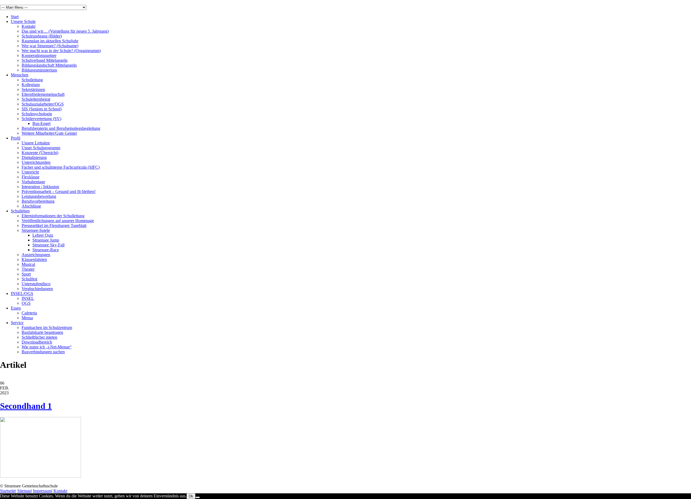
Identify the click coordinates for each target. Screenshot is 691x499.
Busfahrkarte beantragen (42, 332)
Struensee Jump (45, 240)
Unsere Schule (23, 21)
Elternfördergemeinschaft (43, 94)
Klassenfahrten (34, 259)
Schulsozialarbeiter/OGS (43, 104)
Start (15, 16)
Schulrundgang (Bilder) (42, 36)
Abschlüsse (31, 206)
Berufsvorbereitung (38, 201)
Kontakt (28, 26)
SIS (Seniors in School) (42, 109)
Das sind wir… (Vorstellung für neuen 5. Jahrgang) (65, 31)
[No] (197, 497)
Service (17, 322)
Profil (15, 138)
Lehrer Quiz (42, 235)
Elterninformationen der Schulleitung (53, 215)
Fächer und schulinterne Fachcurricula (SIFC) (61, 167)
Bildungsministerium (39, 70)
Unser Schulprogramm (41, 147)
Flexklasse (30, 177)
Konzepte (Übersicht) (40, 152)
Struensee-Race (45, 249)
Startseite (7, 490)
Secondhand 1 (26, 406)
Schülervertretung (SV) (41, 118)
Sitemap (24, 490)
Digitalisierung (34, 157)
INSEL (28, 298)
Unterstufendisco (36, 283)
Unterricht (30, 172)
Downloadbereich (37, 342)
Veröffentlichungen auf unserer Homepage (58, 220)
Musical (28, 264)
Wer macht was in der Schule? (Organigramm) (61, 50)
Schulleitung (32, 79)
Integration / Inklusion (40, 186)
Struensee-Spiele (36, 230)
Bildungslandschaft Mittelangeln (49, 65)
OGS (26, 303)
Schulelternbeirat (36, 99)
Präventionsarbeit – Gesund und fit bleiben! (59, 191)
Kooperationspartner (39, 55)
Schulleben (20, 211)
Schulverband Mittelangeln (44, 60)
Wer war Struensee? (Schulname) (50, 45)
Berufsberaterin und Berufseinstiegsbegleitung (61, 128)
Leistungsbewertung (39, 196)
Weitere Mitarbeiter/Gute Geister (49, 133)
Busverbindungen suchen (43, 351)
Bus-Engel (41, 123)
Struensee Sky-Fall (48, 245)
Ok (191, 496)
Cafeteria (29, 313)
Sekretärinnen (33, 89)
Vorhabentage (33, 181)
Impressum (42, 490)
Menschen (19, 75)
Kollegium (31, 84)
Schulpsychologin (37, 113)
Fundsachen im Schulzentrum (47, 327)
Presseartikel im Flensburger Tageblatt (54, 225)
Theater (28, 269)
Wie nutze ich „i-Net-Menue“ (47, 347)
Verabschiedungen (37, 288)
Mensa (27, 317)
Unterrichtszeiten (36, 162)
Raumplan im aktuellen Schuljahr (50, 41)
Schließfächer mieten (39, 337)
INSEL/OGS (22, 293)
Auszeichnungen (36, 254)
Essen (16, 308)
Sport (26, 274)
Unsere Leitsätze (36, 143)
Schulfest (29, 279)
